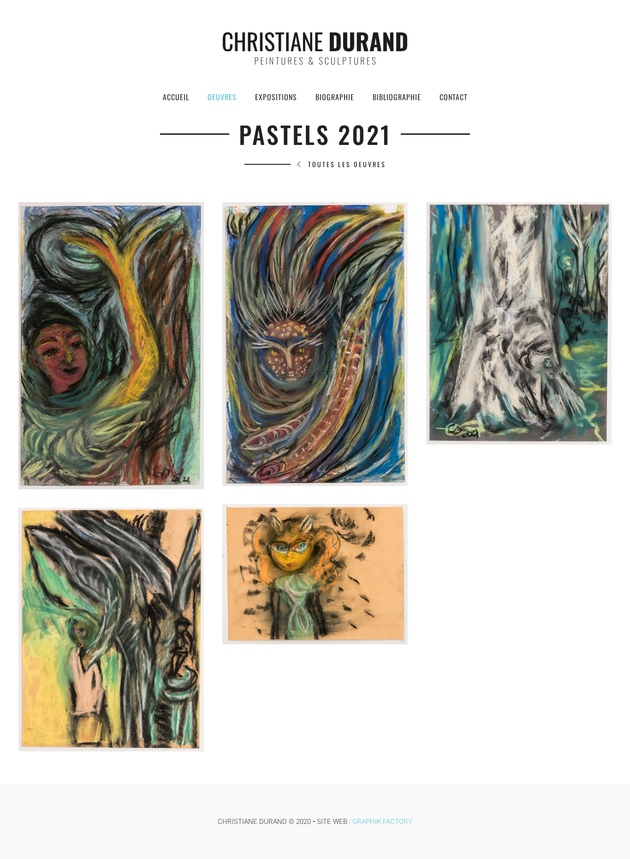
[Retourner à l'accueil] (315, 48)
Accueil (176, 96)
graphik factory (382, 821)
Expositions (276, 96)
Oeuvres (222, 96)
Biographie (334, 96)
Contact (454, 96)
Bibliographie (397, 96)
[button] (111, 346)
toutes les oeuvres (347, 164)
